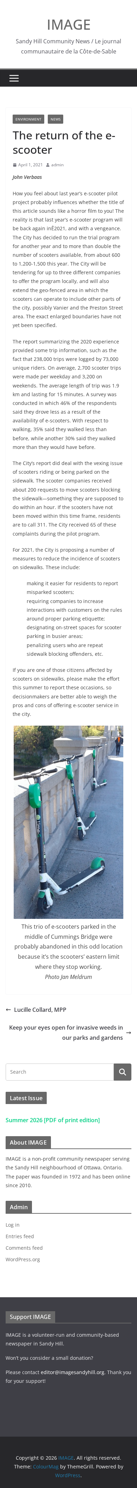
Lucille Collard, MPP (40, 1010)
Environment (28, 119)
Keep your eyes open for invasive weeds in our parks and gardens (66, 1032)
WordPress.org (23, 1259)
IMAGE (69, 24)
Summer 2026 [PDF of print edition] (53, 1120)
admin (57, 165)
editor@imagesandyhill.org (72, 1372)
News (55, 119)
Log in (13, 1224)
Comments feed (24, 1247)
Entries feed (20, 1236)
